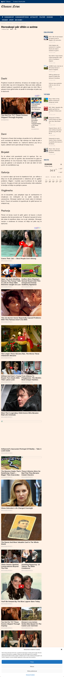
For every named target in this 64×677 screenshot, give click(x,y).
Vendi (47, 94)
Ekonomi (50, 17)
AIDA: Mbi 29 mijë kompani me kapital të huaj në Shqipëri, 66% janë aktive (56, 38)
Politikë (42, 17)
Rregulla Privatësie (30, 674)
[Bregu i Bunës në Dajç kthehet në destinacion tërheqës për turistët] (46, 100)
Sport (11, 20)
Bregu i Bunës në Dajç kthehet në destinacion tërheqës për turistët (54, 100)
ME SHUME (18, 20)
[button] (61, 649)
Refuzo (32, 666)
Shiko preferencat (32, 671)
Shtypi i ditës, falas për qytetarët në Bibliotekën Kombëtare (54, 150)
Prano (32, 662)
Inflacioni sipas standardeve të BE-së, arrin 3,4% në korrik (55, 85)
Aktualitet (34, 17)
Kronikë (5, 20)
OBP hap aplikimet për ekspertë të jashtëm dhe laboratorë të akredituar (54, 76)
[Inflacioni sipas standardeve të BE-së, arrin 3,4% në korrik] (46, 84)
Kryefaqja (3, 23)
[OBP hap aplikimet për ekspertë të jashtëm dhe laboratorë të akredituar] (46, 76)
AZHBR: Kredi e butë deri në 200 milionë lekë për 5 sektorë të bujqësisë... (56, 67)
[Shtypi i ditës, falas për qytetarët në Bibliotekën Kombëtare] (46, 150)
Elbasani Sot (9, 17)
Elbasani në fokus (22, 17)
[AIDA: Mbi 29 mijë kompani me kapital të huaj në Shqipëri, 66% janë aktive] (46, 38)
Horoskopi (9, 23)
